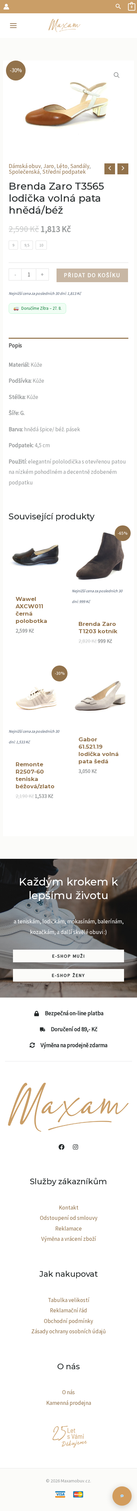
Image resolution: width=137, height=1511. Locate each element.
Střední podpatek (64, 171)
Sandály (79, 166)
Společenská (24, 171)
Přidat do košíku (92, 275)
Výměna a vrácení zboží (68, 1238)
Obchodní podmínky (68, 1321)
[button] (118, 6)
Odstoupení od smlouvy (68, 1218)
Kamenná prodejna (68, 1403)
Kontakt (68, 1207)
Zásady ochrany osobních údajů (68, 1331)
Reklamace (68, 1228)
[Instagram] (75, 1147)
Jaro (48, 166)
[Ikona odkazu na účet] (6, 7)
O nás (68, 1392)
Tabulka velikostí (68, 1300)
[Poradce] (122, 1496)
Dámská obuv (25, 166)
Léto (62, 166)
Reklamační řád (68, 1310)
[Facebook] (62, 1147)
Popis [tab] (15, 345)
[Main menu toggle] (13, 26)
